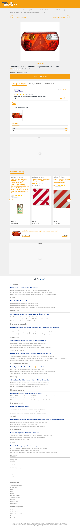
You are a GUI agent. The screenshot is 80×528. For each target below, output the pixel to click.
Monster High (13, 487)
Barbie (11, 489)
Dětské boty (13, 499)
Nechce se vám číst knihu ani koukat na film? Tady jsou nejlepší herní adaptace (29, 360)
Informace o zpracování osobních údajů (47, 524)
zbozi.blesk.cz (13, 467)
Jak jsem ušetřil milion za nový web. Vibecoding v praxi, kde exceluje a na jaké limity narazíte (32, 356)
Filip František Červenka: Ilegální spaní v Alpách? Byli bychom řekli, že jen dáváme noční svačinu (33, 395)
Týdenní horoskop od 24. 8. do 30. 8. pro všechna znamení (24, 330)
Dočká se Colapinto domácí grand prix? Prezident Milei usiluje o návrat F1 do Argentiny (30, 347)
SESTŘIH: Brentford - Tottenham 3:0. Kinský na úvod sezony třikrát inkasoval (28, 448)
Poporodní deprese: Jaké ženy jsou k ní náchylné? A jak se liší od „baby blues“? (29, 422)
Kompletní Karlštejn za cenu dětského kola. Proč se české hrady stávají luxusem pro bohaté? (32, 371)
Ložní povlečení (14, 501)
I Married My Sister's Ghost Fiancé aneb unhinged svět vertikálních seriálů (28, 413)
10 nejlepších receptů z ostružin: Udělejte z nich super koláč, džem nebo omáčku (29, 384)
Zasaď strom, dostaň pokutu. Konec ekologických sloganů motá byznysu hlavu (29, 373)
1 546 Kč (62, 98)
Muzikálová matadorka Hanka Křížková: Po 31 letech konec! (24, 450)
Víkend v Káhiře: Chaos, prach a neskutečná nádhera (23, 397)
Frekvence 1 (13, 515)
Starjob (12, 509)
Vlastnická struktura (42, 525)
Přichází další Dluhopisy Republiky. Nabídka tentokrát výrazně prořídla (27, 369)
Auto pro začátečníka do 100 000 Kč (19, 473)
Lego (11, 491)
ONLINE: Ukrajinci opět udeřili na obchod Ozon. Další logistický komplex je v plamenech (31, 292)
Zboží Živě (12, 461)
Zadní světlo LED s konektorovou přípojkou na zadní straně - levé (34, 66)
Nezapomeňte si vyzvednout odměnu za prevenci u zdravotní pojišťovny (27, 426)
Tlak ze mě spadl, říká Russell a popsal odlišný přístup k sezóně (25, 345)
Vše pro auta (33, 10)
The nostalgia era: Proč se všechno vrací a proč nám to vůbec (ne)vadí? (27, 409)
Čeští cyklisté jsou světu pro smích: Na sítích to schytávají (24, 303)
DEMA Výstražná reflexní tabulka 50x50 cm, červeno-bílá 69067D (61, 180)
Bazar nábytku (13, 503)
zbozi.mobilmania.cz (15, 10)
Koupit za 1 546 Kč (40, 76)
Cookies (60, 524)
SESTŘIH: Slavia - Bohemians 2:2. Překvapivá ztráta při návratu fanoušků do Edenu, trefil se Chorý (33, 452)
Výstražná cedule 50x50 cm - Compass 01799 (41, 180)
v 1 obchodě (14, 223)
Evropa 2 (12, 517)
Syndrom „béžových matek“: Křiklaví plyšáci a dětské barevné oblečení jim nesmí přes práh (32, 334)
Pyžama (12, 493)
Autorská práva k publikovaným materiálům (56, 523)
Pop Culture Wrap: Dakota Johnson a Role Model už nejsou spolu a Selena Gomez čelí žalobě (32, 411)
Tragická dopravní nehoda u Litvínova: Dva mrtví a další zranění (25, 316)
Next (69, 200)
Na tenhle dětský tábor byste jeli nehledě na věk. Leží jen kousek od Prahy (28, 343)
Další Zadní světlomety (17, 177)
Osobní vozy (13, 463)
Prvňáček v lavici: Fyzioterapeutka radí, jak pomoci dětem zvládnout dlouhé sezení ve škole (32, 332)
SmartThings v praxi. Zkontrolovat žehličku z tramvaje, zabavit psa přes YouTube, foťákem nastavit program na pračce (38, 358)
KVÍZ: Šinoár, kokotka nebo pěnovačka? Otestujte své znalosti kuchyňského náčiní (30, 382)
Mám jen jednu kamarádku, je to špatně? (19, 439)
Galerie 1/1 (40, 63)
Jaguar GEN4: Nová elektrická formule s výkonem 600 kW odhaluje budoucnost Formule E (31, 435)
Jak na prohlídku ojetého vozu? (17, 469)
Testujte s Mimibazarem (16, 485)
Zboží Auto (12, 475)
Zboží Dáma (13, 465)
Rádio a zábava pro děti (16, 513)
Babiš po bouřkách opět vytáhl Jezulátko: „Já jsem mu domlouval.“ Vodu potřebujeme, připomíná (33, 294)
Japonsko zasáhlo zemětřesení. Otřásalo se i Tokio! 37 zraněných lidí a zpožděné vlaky (31, 318)
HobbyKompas (13, 471)
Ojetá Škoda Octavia (15, 477)
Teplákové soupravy (15, 497)
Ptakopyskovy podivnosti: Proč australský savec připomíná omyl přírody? (27, 437)
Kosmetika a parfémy (15, 495)
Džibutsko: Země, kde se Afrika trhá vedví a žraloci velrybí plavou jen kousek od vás (30, 399)
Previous (11, 200)
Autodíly (41, 10)
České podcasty (14, 511)
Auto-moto (25, 10)
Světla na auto (49, 10)
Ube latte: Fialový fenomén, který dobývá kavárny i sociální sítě (25, 386)
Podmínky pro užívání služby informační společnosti (24, 524)
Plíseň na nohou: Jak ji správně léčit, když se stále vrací (23, 424)
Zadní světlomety (59, 10)
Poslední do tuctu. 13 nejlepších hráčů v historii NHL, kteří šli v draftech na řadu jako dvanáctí (32, 307)
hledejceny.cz (13, 459)
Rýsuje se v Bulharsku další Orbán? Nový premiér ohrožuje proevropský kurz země (30, 290)
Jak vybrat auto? (14, 479)
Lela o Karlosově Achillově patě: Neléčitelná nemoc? (22, 320)
